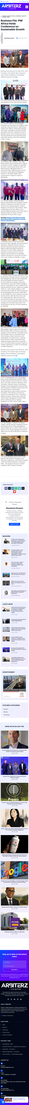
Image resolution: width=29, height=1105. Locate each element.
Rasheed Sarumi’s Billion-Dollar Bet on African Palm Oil (14, 907)
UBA (16, 77)
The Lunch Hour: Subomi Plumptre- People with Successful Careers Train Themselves (17, 564)
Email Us (3, 1065)
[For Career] (2, 1093)
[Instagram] (25, 1)
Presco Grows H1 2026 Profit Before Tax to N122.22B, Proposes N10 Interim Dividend (14, 803)
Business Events (11, 16)
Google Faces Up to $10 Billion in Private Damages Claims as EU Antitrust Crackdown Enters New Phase (14, 881)
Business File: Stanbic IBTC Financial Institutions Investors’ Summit (18, 649)
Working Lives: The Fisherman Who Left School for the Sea (18, 573)
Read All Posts (14, 524)
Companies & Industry (21, 16)
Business (4, 16)
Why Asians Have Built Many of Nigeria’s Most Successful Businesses (18, 592)
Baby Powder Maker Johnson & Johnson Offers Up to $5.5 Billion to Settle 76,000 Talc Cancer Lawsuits (14, 855)
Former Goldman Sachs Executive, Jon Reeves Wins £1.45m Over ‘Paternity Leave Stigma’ (18, 639)
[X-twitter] (21, 1)
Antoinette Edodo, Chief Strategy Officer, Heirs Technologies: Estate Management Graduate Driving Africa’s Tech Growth (18, 552)
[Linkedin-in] (23, 1)
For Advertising (5, 1088)
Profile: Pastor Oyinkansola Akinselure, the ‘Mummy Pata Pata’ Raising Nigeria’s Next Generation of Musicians (18, 541)
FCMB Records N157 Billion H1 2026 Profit (14, 931)
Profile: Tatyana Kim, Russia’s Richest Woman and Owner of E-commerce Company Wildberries (14, 829)
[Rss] (27, 1)
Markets (6, 712)
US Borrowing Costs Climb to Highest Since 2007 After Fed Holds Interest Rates (18, 629)
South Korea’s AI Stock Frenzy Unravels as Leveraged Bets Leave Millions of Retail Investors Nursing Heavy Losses (18, 610)
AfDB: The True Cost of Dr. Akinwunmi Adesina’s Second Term (18, 582)
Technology (6, 714)
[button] (26, 7)
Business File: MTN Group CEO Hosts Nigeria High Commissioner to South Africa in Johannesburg (13, 219)
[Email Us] (2, 1063)
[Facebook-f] (19, 1)
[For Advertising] (2, 1086)
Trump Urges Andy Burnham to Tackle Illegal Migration (18, 620)
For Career (3, 1095)
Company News (6, 17)
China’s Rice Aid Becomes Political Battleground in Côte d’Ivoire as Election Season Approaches (18, 659)
